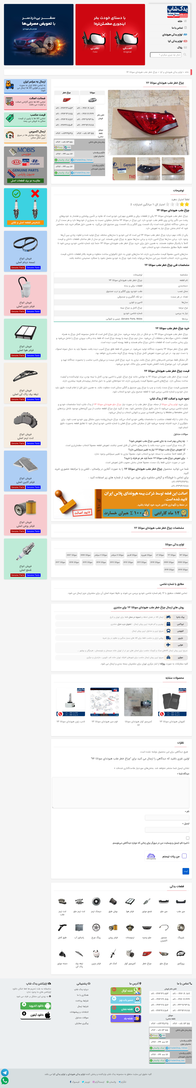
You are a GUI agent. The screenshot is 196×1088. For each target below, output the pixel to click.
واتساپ (112, 1082)
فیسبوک (75, 1082)
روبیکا (60, 147)
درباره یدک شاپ (81, 989)
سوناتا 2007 (72, 555)
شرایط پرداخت (81, 1000)
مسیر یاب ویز (126, 1000)
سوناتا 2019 (169, 569)
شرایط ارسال (82, 1006)
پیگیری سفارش (81, 1023)
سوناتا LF (160, 555)
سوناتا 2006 (85, 555)
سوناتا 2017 (60, 562)
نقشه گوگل (127, 991)
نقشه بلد (128, 1018)
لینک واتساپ (63, 160)
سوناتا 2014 (101, 562)
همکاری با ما (82, 995)
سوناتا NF (184, 555)
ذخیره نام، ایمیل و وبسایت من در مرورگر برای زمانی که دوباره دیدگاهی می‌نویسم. (150, 843)
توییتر (87, 1082)
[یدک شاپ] (168, 12)
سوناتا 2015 (87, 562)
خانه (180, 21)
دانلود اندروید (36, 1006)
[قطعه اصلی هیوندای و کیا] (110, 35)
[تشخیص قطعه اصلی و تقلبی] (25, 207)
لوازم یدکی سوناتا (170, 404)
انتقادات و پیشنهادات (79, 1012)
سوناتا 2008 (183, 562)
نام (187, 811)
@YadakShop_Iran (82, 172)
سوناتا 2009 (169, 562)
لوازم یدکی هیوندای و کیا (171, 72)
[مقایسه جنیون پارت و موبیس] (25, 165)
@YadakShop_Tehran (83, 160)
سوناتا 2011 (141, 562)
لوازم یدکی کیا (175, 41)
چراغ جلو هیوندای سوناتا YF (107, 404)
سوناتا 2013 (115, 562)
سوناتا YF (172, 555)
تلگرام (123, 1082)
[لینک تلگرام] (4, 1072)
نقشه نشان (127, 1009)
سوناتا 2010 (155, 562)
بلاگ (179, 48)
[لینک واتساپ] (4, 1080)
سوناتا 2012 (128, 562)
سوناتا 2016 (74, 562)
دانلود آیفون (37, 1015)
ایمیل (185, 823)
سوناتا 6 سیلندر (117, 555)
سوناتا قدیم (132, 555)
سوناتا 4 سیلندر (100, 555)
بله (69, 147)
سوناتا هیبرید (146, 555)
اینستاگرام (99, 1082)
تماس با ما (177, 28)
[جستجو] (185, 54)
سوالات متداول (81, 1017)
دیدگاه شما (183, 774)
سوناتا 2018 (183, 569)
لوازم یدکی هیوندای (172, 35)
